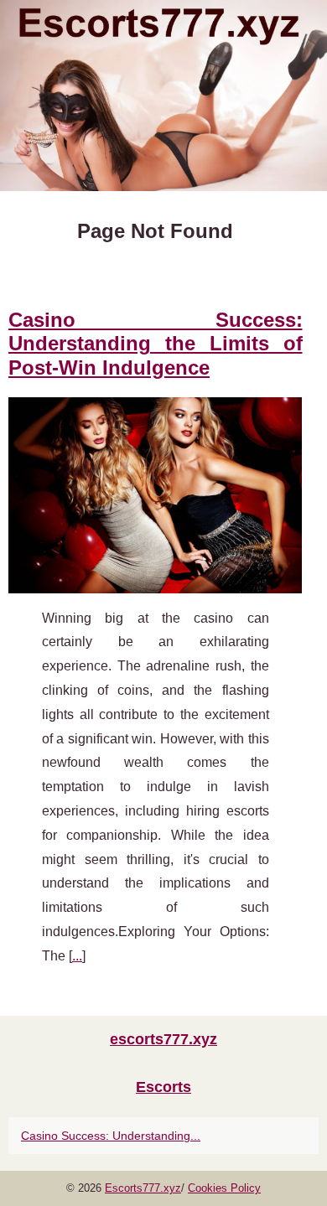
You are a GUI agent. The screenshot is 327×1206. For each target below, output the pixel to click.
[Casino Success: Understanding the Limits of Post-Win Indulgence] (155, 495)
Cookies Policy (224, 1188)
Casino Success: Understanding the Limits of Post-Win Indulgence (155, 344)
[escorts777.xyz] (163, 95)
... (77, 956)
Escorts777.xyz (143, 1188)
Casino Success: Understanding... (110, 1135)
